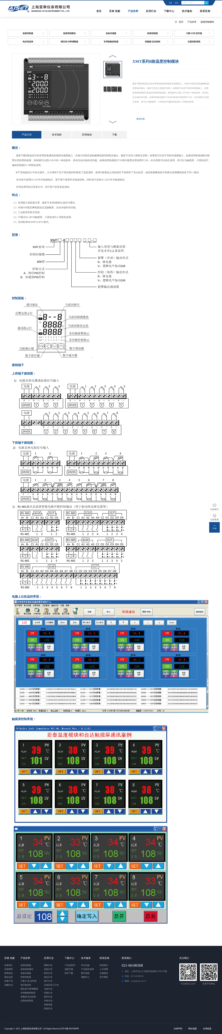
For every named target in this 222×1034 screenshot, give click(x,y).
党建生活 (8, 985)
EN (176, 3)
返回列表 (140, 119)
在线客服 (214, 520)
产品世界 (133, 11)
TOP (214, 528)
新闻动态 (8, 973)
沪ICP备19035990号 (70, 1028)
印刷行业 (48, 993)
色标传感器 (111, 33)
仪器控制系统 (194, 42)
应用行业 (151, 11)
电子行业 (48, 981)
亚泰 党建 (114, 11)
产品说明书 (70, 965)
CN (170, 3)
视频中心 (85, 977)
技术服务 (187, 11)
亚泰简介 (8, 965)
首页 (98, 11)
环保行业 (48, 1001)
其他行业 (48, 1008)
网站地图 (192, 1028)
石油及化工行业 (51, 985)
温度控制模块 (69, 33)
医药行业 (48, 997)
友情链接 (207, 1028)
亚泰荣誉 (8, 969)
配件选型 (85, 973)
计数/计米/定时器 (194, 33)
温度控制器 (28, 33)
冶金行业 (48, 989)
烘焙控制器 (152, 33)
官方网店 (104, 977)
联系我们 (104, 965)
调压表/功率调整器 (69, 42)
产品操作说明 (87, 969)
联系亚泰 (205, 11)
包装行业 (48, 969)
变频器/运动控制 (152, 42)
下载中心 (169, 11)
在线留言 (104, 973)
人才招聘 (104, 969)
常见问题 (85, 965)
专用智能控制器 (111, 42)
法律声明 (178, 1028)
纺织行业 (48, 973)
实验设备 (48, 1004)
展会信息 (8, 977)
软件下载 (69, 973)
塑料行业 (48, 965)
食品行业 (48, 977)
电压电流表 (28, 42)
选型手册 (69, 969)
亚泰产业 (8, 981)
